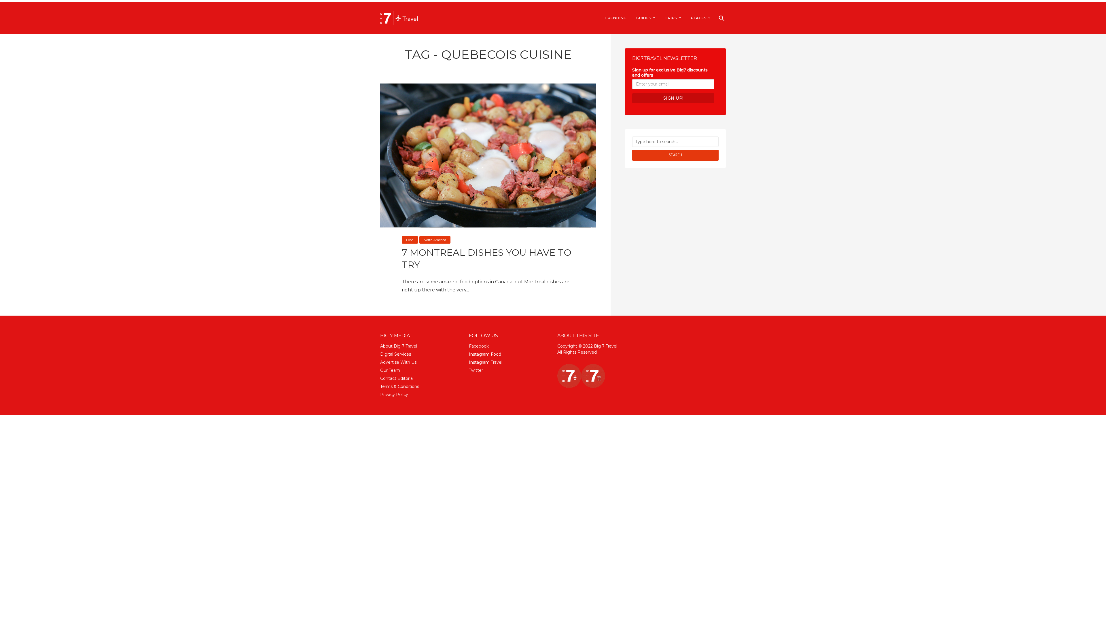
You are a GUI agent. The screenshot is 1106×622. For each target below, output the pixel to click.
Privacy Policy (394, 394)
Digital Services (395, 354)
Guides (643, 18)
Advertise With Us (398, 362)
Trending (615, 18)
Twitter (476, 370)
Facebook (479, 346)
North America (435, 240)
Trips (671, 18)
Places (699, 18)
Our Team (390, 370)
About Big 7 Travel (398, 346)
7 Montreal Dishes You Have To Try (486, 258)
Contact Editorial (397, 378)
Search (675, 155)
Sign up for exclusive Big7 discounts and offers (670, 72)
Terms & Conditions (399, 386)
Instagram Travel (485, 362)
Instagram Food (485, 354)
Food (410, 240)
